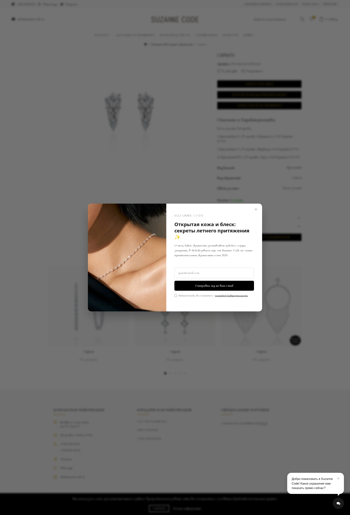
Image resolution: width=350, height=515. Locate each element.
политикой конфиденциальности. (231, 295)
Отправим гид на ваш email (214, 285)
